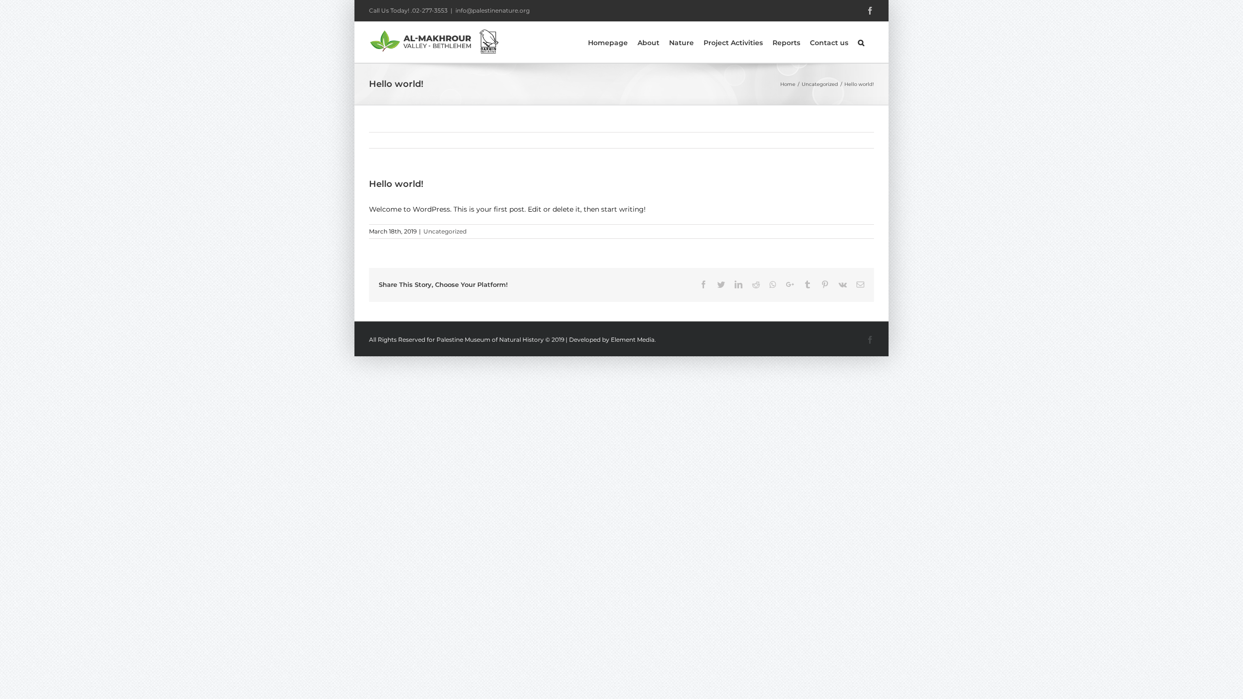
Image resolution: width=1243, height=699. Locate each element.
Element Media (633, 339)
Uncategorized (445, 231)
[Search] (861, 42)
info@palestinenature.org (492, 10)
